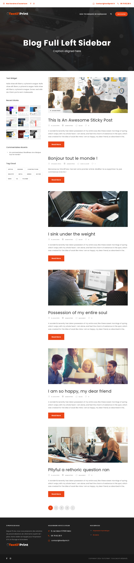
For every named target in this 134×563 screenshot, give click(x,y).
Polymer (25, 179)
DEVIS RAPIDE (121, 14)
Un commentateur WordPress (20, 152)
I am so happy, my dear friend (79, 391)
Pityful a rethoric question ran (79, 470)
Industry (11, 174)
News (9, 179)
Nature (38, 174)
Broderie (96, 535)
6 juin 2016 (55, 125)
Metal (20, 174)
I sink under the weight (71, 234)
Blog (81, 125)
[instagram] (34, 4)
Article (10, 169)
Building (20, 169)
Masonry (82, 318)
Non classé (85, 164)
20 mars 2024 (56, 164)
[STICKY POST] (88, 95)
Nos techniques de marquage (93, 14)
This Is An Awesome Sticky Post (80, 120)
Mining (29, 174)
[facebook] (30, 4)
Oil (17, 179)
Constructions (33, 169)
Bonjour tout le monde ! (73, 158)
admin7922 (69, 125)
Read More (56, 144)
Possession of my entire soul (77, 313)
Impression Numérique (101, 531)
